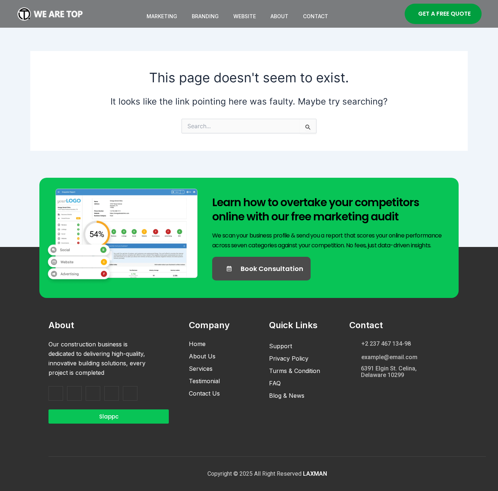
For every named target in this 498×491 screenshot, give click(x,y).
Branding (205, 16)
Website (244, 16)
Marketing (162, 16)
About (279, 16)
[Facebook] (55, 393)
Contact (315, 16)
